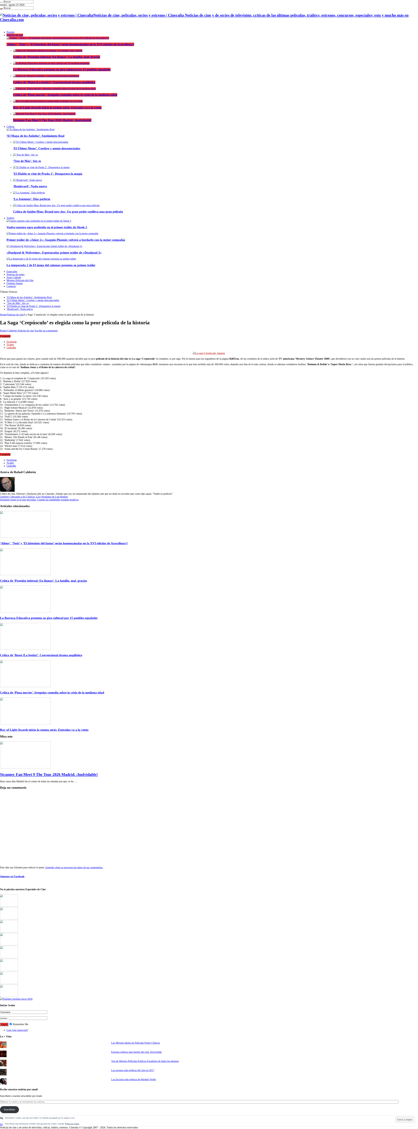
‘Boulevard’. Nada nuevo (30, 186)
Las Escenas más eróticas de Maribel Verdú (133, 1079)
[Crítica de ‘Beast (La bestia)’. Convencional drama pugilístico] (46, 75)
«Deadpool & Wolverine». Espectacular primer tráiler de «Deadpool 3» (54, 252)
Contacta (11, 286)
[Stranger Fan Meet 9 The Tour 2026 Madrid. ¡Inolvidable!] (44, 113)
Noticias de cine (15, 35)
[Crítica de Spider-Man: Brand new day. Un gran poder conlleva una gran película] (56, 205)
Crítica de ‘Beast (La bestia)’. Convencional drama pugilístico (54, 82)
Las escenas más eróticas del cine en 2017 (132, 1070)
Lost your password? (17, 1030)
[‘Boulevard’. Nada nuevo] (27, 180)
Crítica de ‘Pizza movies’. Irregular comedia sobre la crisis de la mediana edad (65, 95)
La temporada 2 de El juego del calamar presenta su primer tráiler (51, 265)
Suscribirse (9, 1109)
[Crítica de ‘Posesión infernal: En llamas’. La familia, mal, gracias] (47, 50)
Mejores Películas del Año (20, 280)
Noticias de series (15, 274)
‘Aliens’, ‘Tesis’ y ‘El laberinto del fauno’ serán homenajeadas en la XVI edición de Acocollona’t (70, 44)
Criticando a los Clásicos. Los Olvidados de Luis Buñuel (34, 496)
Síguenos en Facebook (12, 876)
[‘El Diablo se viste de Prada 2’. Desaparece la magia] (41, 167)
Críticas (10, 126)
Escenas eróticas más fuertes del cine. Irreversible (136, 1052)
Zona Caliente (14, 277)
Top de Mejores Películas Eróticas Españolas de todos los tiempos (145, 1061)
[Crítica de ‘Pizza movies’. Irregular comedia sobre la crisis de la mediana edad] (54, 88)
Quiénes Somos (15, 283)
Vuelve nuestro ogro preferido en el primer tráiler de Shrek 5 (47, 227)
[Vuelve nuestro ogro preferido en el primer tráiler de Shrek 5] (39, 220)
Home (3, 314)
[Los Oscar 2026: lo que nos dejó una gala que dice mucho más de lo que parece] (9, 970)
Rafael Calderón (8, 330)
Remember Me (20, 1024)
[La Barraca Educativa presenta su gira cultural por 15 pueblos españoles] (51, 63)
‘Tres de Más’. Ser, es (27, 161)
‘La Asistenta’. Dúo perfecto (31, 199)
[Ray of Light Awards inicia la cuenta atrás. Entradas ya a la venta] (48, 101)
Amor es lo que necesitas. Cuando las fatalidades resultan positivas (39, 499)
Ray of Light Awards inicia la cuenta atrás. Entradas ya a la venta (57, 107)
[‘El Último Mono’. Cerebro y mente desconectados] (40, 142)
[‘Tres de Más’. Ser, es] (25, 154)
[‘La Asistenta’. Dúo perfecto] (29, 192)
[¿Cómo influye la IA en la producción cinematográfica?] (9, 918)
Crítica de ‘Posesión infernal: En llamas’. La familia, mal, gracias (56, 57)
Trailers (10, 218)
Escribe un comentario (46, 330)
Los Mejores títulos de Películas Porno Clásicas (135, 1042)
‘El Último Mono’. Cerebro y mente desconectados (46, 148)
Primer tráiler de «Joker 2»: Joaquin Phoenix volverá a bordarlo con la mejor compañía (66, 240)
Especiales (12, 271)
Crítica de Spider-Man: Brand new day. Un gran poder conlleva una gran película (68, 211)
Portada (10, 32)
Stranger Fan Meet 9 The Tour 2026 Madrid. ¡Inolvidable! (52, 120)
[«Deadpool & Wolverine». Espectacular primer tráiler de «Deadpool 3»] (44, 246)
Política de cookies (72, 1124)
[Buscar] (1, 2)
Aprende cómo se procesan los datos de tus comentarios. (74, 867)
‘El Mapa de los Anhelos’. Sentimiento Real (35, 136)
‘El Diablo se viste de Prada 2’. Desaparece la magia (47, 173)
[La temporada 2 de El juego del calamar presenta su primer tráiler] (41, 258)
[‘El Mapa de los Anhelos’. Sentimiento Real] (30, 129)
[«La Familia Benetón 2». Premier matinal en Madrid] (9, 944)
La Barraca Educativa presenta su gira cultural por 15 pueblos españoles (62, 69)
